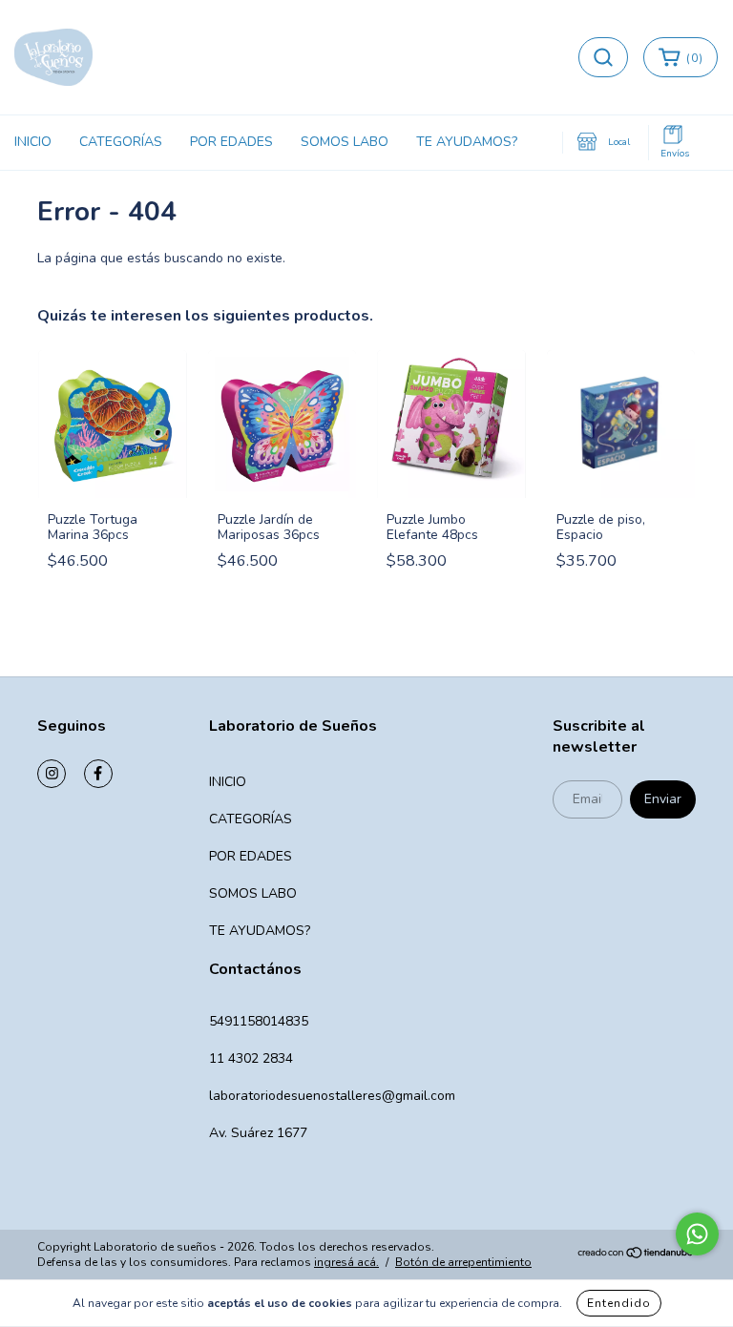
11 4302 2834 (251, 1058)
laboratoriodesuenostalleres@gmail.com (332, 1096)
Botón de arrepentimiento (463, 1262)
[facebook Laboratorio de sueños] (98, 773)
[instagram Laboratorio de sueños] (51, 773)
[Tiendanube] (636, 1255)
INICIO (33, 142)
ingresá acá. (346, 1262)
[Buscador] (603, 57)
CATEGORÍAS (120, 142)
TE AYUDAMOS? (466, 142)
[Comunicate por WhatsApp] (697, 1234)
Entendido (619, 1303)
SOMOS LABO (344, 142)
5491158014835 (258, 1021)
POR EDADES (231, 142)
